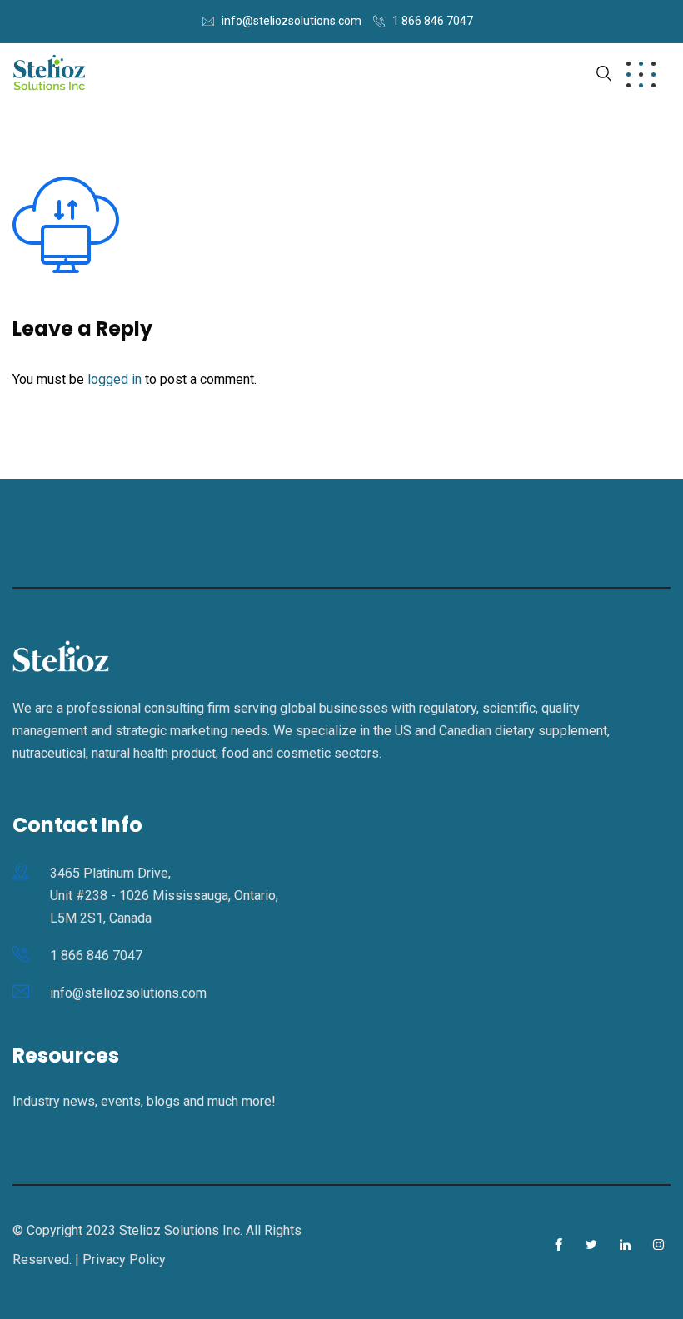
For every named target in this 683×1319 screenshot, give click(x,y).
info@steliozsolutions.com (291, 20)
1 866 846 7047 (432, 20)
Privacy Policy (124, 1259)
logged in (114, 379)
